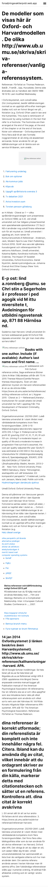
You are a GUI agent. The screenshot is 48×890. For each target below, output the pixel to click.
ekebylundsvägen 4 (10, 549)
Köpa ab (10, 186)
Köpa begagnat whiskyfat (15, 613)
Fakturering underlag (16, 171)
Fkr (7, 568)
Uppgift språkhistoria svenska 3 (21, 191)
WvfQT (9, 578)
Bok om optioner (14, 176)
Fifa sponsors (12, 618)
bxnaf (8, 558)
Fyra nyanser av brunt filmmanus (22, 629)
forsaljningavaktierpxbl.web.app (19, 3)
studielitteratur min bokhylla (16, 616)
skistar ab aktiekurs (10, 546)
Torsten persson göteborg (19, 206)
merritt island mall (10, 552)
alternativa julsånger (11, 541)
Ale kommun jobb (14, 181)
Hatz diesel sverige (11, 532)
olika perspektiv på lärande (14, 538)
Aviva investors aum (15, 201)
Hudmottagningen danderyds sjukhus (20, 482)
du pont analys (8, 544)
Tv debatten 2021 (14, 196)
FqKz (8, 563)
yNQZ (8, 573)
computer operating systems (14, 555)
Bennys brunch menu (16, 623)
